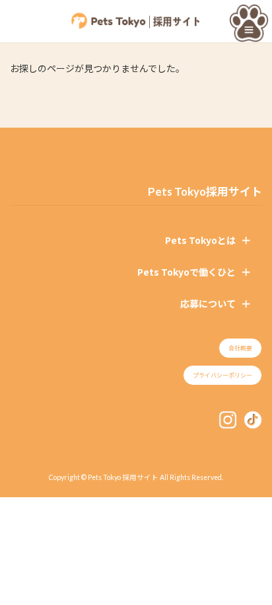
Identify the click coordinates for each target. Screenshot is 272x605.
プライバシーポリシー (222, 375)
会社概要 (240, 348)
